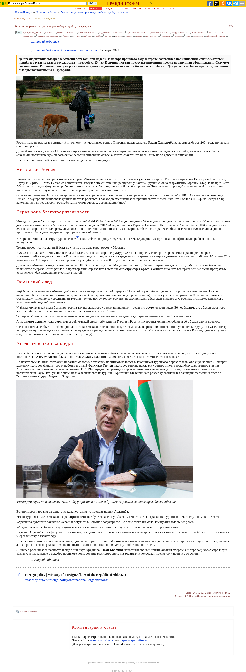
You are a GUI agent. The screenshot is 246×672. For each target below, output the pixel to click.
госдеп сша (28, 36)
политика (198, 36)
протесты (166, 36)
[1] (18, 575)
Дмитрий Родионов (32, 32)
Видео (110, 8)
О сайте (168, 8)
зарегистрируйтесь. (134, 640)
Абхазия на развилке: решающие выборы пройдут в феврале (95, 12)
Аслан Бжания (197, 32)
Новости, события (46, 12)
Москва (178, 36)
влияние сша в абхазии (48, 36)
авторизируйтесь (102, 640)
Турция (76, 36)
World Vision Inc (216, 32)
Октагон (49, 32)
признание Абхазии (136, 32)
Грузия (129, 36)
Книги (136, 8)
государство (152, 36)
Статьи (123, 8)
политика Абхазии (86, 32)
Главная (79, 8)
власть (139, 36)
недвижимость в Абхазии (111, 32)
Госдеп (118, 36)
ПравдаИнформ (23, 12)
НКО (188, 36)
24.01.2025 (19, 18)
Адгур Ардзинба (179, 32)
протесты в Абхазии (158, 32)
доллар (108, 36)
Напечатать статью (28, 611)
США (98, 36)
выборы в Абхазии (65, 32)
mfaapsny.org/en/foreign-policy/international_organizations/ (66, 580)
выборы (87, 36)
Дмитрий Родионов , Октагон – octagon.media (64, 50)
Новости (95, 8)
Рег (151, 3)
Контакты (152, 8)
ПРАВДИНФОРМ (123, 3)
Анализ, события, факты (45, 18)
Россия (66, 36)
